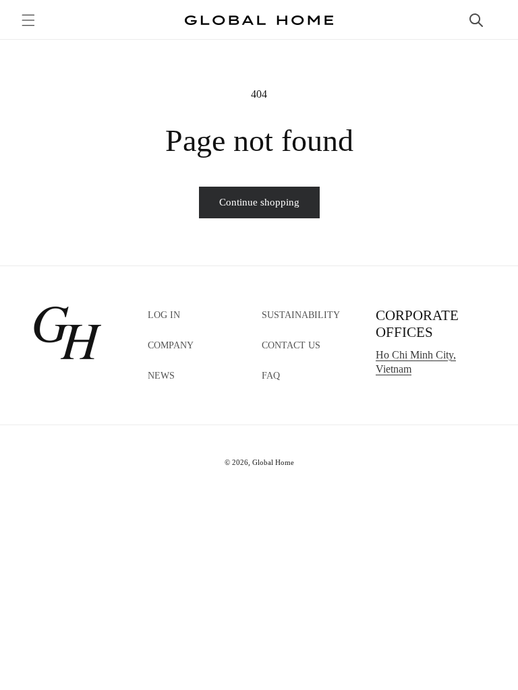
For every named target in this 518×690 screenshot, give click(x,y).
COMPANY (171, 345)
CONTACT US (291, 345)
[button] (28, 20)
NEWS (161, 376)
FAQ (271, 376)
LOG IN (164, 315)
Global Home (273, 462)
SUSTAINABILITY (301, 315)
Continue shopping (259, 202)
